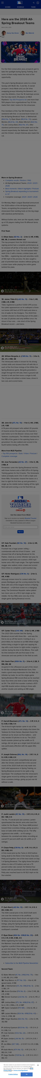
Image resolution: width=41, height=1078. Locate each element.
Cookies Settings (13, 1074)
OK (26, 1074)
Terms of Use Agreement (21, 1070)
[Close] (38, 1065)
